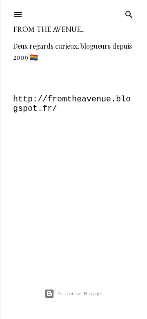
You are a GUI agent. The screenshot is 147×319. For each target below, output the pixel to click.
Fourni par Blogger (80, 293)
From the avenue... (49, 29)
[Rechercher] (129, 13)
